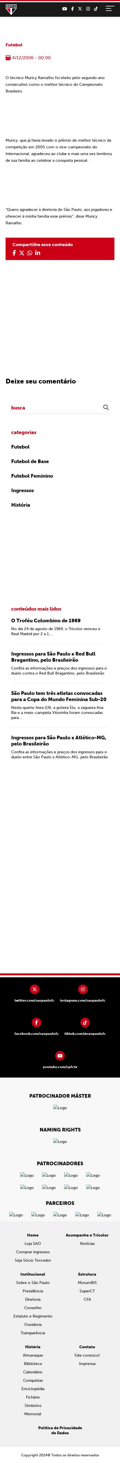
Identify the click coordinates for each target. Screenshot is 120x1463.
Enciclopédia (32, 1388)
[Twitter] (80, 9)
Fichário (33, 1397)
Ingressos (22, 490)
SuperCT (87, 1291)
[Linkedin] (37, 253)
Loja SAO (33, 1243)
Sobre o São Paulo (33, 1282)
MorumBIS (87, 1282)
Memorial (32, 1414)
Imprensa (87, 1363)
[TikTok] (96, 9)
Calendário (32, 1372)
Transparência (33, 1333)
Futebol (14, 44)
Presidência (33, 1291)
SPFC (11, 9)
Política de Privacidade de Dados (60, 1430)
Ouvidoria (33, 1324)
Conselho (33, 1307)
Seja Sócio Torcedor (33, 1260)
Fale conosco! (87, 1355)
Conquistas (33, 1380)
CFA (87, 1299)
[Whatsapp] (29, 253)
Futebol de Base (30, 461)
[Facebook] (72, 9)
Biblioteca (33, 1363)
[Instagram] (88, 9)
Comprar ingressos (33, 1252)
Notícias (87, 1243)
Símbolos (33, 1405)
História (20, 505)
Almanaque (33, 1355)
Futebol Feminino (32, 476)
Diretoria (32, 1299)
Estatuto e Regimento (32, 1316)
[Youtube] (64, 9)
